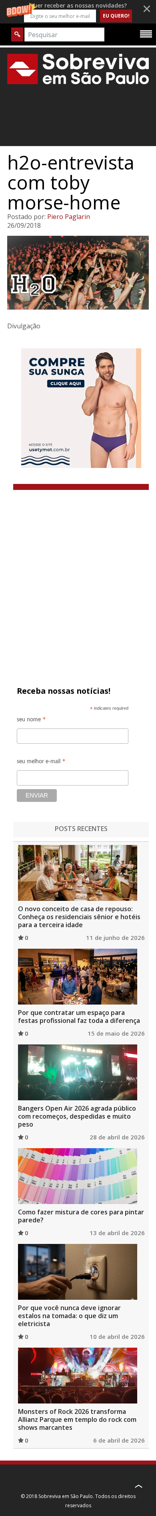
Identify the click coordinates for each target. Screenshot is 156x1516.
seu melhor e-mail (41, 762)
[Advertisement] (78, 571)
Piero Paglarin (68, 216)
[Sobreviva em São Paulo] (78, 68)
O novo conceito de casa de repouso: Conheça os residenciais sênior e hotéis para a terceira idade (79, 916)
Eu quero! (116, 15)
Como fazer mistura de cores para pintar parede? (81, 1216)
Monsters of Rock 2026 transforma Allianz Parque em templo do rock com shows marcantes (77, 1419)
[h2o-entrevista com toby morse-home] (78, 273)
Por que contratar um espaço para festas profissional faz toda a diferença (79, 1016)
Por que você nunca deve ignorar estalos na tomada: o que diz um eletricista (69, 1315)
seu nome (31, 721)
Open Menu (146, 33)
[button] (78, 12)
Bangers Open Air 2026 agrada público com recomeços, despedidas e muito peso (77, 1116)
